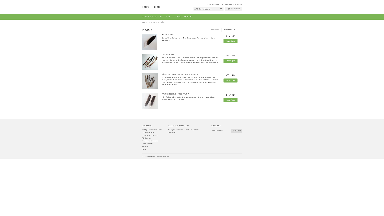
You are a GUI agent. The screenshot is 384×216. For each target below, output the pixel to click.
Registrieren (236, 131)
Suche (144, 149)
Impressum (146, 146)
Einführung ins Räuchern (150, 135)
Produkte (154, 22)
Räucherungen (146, 138)
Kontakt (188, 17)
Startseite (145, 22)
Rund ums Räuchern (151, 17)
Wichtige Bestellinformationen (152, 130)
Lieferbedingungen (148, 133)
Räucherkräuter (153, 7)
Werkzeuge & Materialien (150, 141)
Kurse (178, 17)
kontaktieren (172, 132)
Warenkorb (235, 9)
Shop (168, 17)
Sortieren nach (215, 30)
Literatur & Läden (147, 144)
